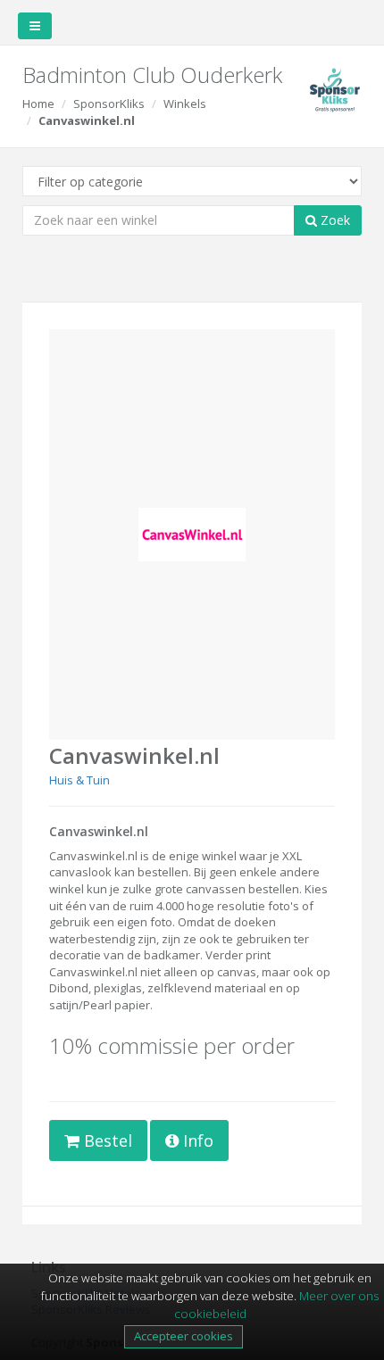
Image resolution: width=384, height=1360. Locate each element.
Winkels (184, 103)
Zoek (333, 219)
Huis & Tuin (79, 780)
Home (38, 103)
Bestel (105, 1140)
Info (196, 1140)
